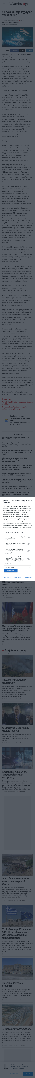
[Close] (31, 501)
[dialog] (17, 539)
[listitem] (17, 533)
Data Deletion (7, 577)
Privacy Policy (28, 577)
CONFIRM (10, 570)
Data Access (17, 577)
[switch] (28, 537)
